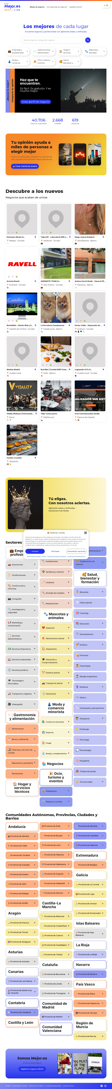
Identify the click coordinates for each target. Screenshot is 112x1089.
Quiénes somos (68, 1086)
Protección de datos (36, 1086)
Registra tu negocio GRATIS (32, 1069)
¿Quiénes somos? (75, 7)
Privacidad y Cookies (19, 1086)
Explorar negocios (23, 102)
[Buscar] (87, 40)
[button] (85, 533)
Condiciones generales (53, 1086)
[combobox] (53, 40)
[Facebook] (102, 1086)
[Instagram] (105, 1086)
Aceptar (35, 551)
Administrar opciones (76, 551)
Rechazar (55, 551)
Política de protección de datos (56, 556)
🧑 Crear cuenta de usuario (25, 166)
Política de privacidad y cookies (36, 556)
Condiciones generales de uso (76, 556)
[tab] (51, 91)
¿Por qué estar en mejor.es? (56, 7)
